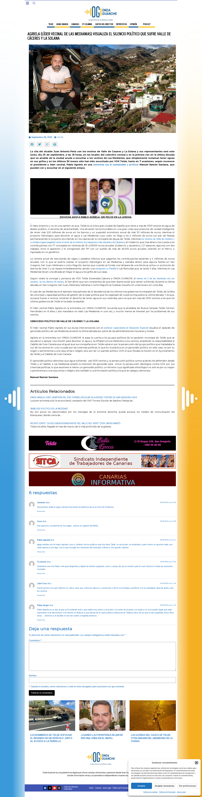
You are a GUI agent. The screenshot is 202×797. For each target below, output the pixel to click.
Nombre (33, 676)
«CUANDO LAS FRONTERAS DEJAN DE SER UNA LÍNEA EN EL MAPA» (102, 736)
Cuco (39, 521)
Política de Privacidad (167, 792)
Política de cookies (150, 792)
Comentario (35, 640)
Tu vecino (41, 562)
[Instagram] (59, 788)
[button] (196, 762)
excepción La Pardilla (105, 268)
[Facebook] (45, 788)
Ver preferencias (187, 786)
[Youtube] (54, 788)
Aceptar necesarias (164, 786)
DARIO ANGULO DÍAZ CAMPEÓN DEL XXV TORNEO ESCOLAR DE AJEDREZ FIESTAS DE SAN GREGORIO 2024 (83, 397)
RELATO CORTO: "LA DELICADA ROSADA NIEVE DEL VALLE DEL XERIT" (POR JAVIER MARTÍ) (75, 423)
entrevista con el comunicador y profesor (116, 164)
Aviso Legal (181, 792)
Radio (91, 788)
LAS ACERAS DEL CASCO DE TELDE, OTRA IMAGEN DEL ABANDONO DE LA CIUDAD (152, 738)
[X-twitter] (50, 788)
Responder (41, 511)
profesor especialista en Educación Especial (126, 328)
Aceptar (141, 786)
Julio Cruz (42, 583)
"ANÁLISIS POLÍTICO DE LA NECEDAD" (49, 408)
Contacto (98, 788)
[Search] (34, 3)
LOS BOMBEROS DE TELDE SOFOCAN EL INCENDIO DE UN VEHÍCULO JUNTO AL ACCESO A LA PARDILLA (51, 738)
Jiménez (41, 502)
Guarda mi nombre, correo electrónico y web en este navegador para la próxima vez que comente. (77, 686)
